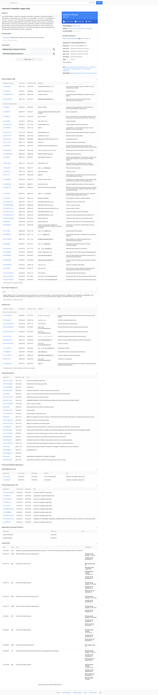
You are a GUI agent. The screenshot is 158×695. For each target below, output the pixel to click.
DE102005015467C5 (8, 208)
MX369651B (6, 417)
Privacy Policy (93, 692)
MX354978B (6, 407)
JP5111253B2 (6, 231)
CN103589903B (7, 255)
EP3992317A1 (7, 359)
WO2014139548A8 (8, 403)
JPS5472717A (7, 132)
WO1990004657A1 (8, 154)
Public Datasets (77, 692)
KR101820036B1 (7, 264)
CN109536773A (7, 340)
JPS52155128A (7, 124)
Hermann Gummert (73, 28)
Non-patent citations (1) (83, 67)
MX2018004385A (7, 436)
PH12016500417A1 (8, 413)
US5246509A (6, 157)
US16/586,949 (6, 480)
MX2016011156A (7, 400)
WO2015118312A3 (8, 423)
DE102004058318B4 (8, 205)
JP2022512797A (7, 336)
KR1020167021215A (8, 515)
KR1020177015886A (8, 492)
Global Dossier (80, 73)
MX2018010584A (7, 459)
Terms (85, 692)
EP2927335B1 (6, 268)
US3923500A (6, 121)
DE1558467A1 (6, 116)
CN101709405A (7, 99)
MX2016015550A (7, 430)
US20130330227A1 (8, 201)
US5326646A (6, 86)
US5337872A (6, 91)
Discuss (94, 73)
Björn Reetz (81, 28)
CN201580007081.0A (8, 509)
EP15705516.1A (7, 502)
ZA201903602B (7, 426)
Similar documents (75, 69)
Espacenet (73, 73)
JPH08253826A (7, 179)
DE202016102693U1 (8, 276)
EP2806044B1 (6, 221)
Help (100, 692)
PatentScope (88, 73)
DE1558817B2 (6, 112)
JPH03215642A (7, 163)
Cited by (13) (93, 67)
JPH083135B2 (6, 168)
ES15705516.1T (7, 495)
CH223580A (6, 107)
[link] (23, 38)
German (74, 26)
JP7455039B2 (6, 351)
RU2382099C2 (7, 225)
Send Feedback (66, 692)
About (58, 692)
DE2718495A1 (6, 127)
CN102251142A (7, 248)
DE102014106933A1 (8, 273)
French (79, 26)
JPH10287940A (7, 184)
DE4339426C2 (7, 171)
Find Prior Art (80, 21)
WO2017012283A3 (8, 384)
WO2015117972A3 (8, 380)
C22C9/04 (7, 37)
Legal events (66, 69)
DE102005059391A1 (8, 215)
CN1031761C (6, 174)
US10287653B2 (7, 252)
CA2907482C (6, 393)
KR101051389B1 (7, 315)
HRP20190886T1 (7, 450)
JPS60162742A (7, 139)
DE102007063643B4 (8, 218)
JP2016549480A (7, 512)
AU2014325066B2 (7, 387)
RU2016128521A (7, 499)
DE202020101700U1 (8, 343)
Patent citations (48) (71, 67)
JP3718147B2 (6, 198)
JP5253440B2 (6, 244)
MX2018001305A (7, 390)
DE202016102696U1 (8, 279)
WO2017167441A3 (8, 433)
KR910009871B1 (7, 150)
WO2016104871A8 (8, 443)
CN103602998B (7, 260)
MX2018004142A (7, 440)
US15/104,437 (6, 476)
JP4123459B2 (6, 193)
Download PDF (69, 21)
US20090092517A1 (8, 94)
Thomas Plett (88, 28)
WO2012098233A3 (8, 420)
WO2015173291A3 (8, 397)
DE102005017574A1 (8, 211)
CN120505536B (7, 363)
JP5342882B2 (6, 234)
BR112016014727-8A (8, 519)
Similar (89, 21)
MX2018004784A (7, 410)
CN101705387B (7, 239)
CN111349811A (7, 348)
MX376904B (6, 456)
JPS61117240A (7, 142)
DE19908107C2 (7, 187)
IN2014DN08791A (7, 453)
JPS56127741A (7, 135)
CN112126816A (7, 355)
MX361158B (6, 446)
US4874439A (6, 145)
